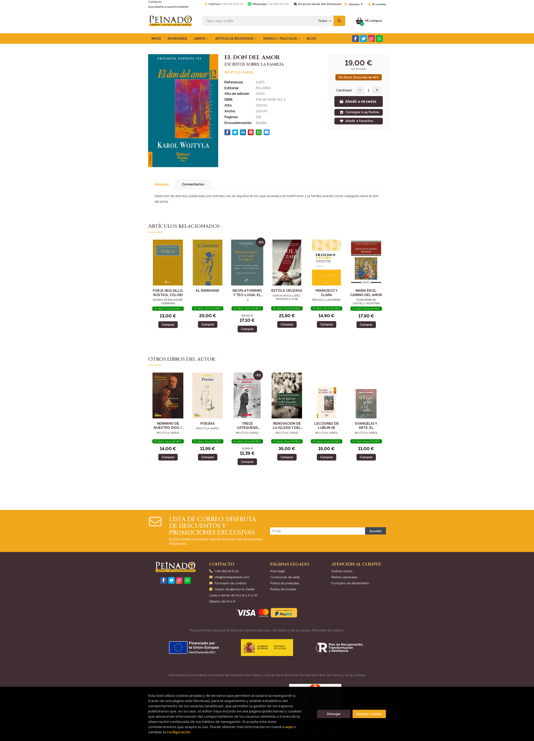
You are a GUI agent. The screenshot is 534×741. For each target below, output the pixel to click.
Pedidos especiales (344, 577)
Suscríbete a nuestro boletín (168, 6)
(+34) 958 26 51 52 (232, 4)
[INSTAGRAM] (371, 38)
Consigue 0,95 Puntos (362, 112)
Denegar (334, 714)
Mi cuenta (379, 4)
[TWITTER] (363, 38)
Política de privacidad (284, 583)
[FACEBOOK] (355, 38)
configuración (178, 732)
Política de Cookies (283, 589)
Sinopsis (162, 184)
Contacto (155, 1)
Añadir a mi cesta (360, 101)
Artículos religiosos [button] (234, 38)
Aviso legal (277, 571)
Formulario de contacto (231, 583)
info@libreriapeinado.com (232, 577)
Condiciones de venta (285, 577)
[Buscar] (339, 21)
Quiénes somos (342, 571)
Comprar (168, 324)
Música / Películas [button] (280, 38)
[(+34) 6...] (379, 38)
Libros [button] (200, 38)
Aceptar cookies (369, 714)
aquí (289, 727)
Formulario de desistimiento (350, 583)
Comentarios (193, 184)
